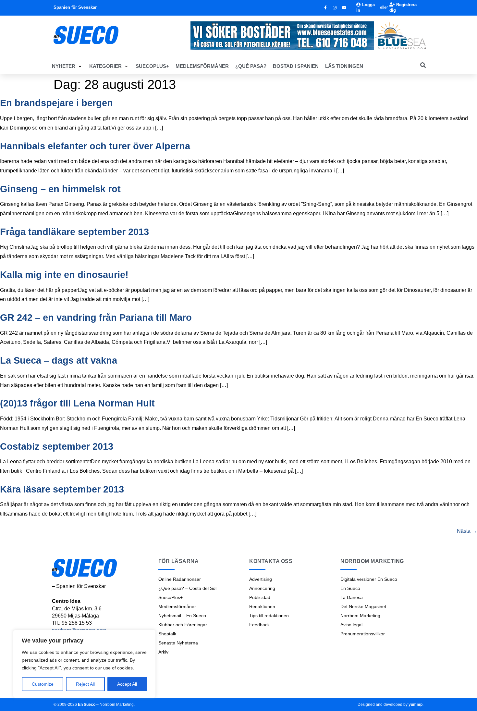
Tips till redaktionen (269, 615)
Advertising (260, 579)
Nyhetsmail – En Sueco (182, 615)
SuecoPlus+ (170, 597)
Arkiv (163, 652)
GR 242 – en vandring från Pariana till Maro (96, 317)
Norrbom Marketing (360, 615)
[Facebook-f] (325, 8)
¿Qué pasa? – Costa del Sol (187, 588)
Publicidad (259, 597)
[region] (84, 664)
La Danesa (351, 597)
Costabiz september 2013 (56, 446)
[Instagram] (335, 8)
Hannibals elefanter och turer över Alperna (95, 146)
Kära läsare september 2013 (62, 489)
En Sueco (350, 588)
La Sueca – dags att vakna (58, 360)
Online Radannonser (179, 579)
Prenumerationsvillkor (362, 633)
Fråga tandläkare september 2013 (74, 232)
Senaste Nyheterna (178, 642)
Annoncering (262, 588)
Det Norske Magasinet (363, 606)
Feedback (259, 624)
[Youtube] (344, 8)
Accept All (127, 684)
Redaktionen (262, 606)
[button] (67, 66)
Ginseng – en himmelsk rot (60, 189)
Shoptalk (167, 633)
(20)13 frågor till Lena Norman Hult (77, 403)
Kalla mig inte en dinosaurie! (64, 274)
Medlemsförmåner (177, 606)
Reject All (85, 684)
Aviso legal (351, 624)
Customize (43, 684)
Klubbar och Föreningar (182, 624)
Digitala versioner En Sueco (368, 579)
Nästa (467, 531)
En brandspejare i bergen (56, 103)
